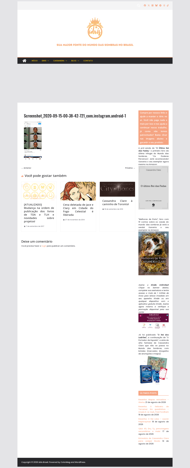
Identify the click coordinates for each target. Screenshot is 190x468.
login (44, 246)
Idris (44, 60)
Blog (73, 60)
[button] (47, 60)
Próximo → (130, 168)
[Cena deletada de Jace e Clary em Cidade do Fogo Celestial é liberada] (78, 183)
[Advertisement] (95, 83)
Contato (88, 60)
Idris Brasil (43, 462)
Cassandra (58, 60)
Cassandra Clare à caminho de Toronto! (117, 202)
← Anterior (26, 168)
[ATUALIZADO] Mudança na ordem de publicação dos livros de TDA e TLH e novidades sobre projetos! (39, 213)
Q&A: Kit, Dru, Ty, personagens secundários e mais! (153, 430)
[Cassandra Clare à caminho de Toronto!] (117, 183)
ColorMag (65, 462)
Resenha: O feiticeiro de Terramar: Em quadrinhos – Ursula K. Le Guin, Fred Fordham (153, 409)
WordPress (80, 462)
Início (35, 60)
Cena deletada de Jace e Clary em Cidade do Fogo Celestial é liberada (78, 210)
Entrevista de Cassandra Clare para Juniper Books (153, 439)
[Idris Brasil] (24, 61)
